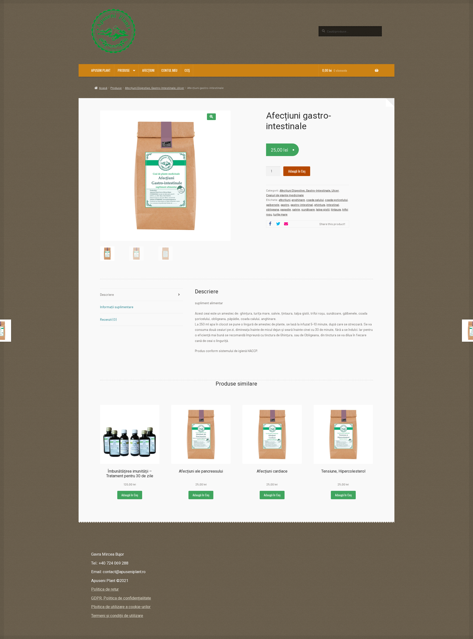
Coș (187, 70)
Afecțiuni (148, 70)
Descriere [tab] (107, 294)
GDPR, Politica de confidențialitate (121, 598)
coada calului (315, 199)
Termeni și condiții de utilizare (117, 615)
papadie (285, 209)
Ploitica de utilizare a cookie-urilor (121, 606)
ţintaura (336, 209)
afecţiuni (284, 199)
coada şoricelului (336, 199)
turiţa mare (280, 214)
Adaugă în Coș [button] (129, 495)
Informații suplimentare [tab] (116, 307)
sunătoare (308, 209)
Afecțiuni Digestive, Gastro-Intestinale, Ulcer (154, 87)
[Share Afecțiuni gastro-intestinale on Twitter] (278, 224)
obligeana (272, 209)
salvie (296, 209)
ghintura (319, 204)
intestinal (332, 204)
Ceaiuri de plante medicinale (285, 195)
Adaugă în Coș (296, 171)
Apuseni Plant (101, 70)
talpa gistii (323, 209)
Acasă (103, 87)
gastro (285, 204)
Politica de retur (105, 589)
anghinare (298, 199)
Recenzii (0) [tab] (108, 319)
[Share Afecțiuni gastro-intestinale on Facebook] (270, 224)
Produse (124, 70)
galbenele (272, 204)
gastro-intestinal (301, 204)
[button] (211, 116)
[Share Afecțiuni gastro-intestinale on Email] (286, 224)
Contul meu (169, 70)
